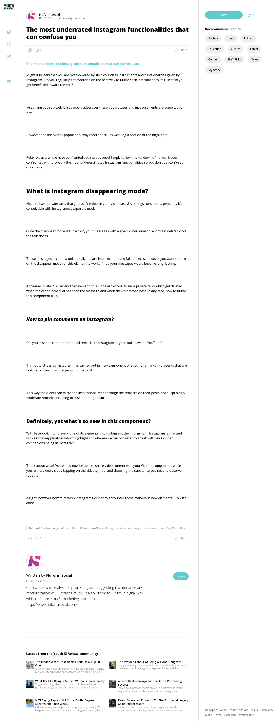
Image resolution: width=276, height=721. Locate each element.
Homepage (212, 710)
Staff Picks (234, 59)
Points (254, 710)
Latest (254, 49)
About (224, 710)
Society (213, 38)
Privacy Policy (246, 715)
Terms (218, 715)
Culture (235, 49)
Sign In (250, 15)
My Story (214, 70)
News (254, 59)
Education (214, 49)
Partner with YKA (239, 710)
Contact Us (230, 715)
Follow (181, 576)
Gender (213, 59)
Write (223, 15)
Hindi (231, 38)
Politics (248, 38)
